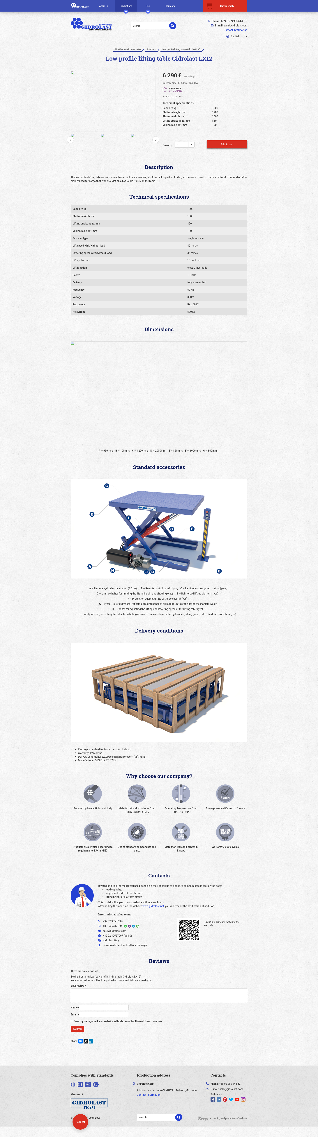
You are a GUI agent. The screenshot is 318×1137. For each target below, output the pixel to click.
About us (103, 6)
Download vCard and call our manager (125, 945)
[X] (86, 1041)
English (235, 36)
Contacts (170, 6)
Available (176, 89)
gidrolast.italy (111, 940)
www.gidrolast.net (153, 906)
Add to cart (227, 144)
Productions (126, 6)
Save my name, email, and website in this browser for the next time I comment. (118, 1021)
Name (75, 1007)
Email (75, 1014)
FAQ (148, 6)
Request (80, 1122)
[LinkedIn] (91, 1041)
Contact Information (235, 30)
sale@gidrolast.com (235, 25)
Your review (78, 985)
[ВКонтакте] (80, 1041)
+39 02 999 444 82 (233, 21)
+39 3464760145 (113, 926)
